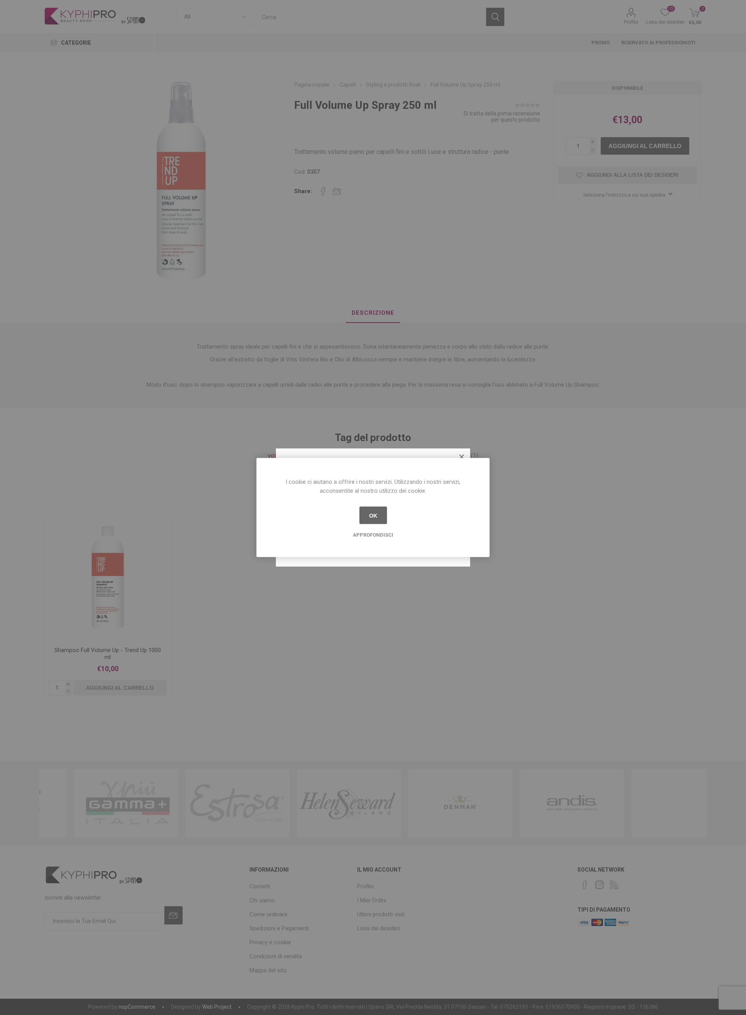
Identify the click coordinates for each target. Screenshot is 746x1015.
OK (373, 515)
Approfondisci (373, 535)
